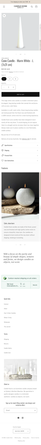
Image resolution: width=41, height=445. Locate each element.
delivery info (26, 139)
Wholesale (7, 322)
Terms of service (35, 437)
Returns (6, 344)
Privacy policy (26, 437)
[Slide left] (16, 54)
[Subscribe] (35, 410)
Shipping (11, 71)
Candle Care (7, 353)
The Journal (7, 327)
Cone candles (5, 58)
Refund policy (18, 437)
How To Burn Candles (10, 313)
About (5, 308)
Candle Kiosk (9, 437)
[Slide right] (25, 54)
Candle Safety (8, 348)
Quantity (3, 83)
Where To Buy (8, 317)
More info (35, 284)
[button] (4, 6)
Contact (6, 304)
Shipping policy (21, 441)
